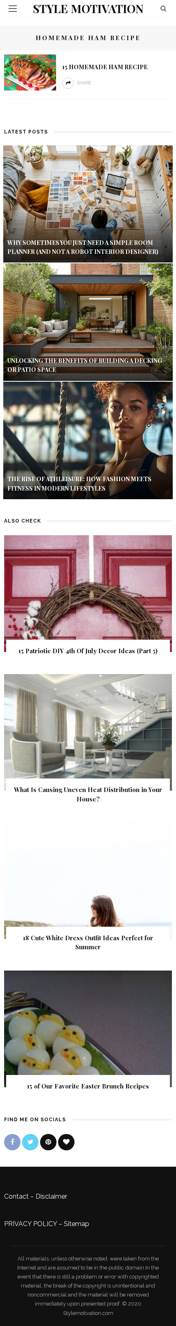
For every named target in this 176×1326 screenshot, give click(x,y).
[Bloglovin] (66, 1142)
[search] (163, 8)
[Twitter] (30, 1142)
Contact (16, 1196)
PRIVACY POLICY (30, 1224)
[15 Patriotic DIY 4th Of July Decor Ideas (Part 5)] (88, 593)
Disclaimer (51, 1196)
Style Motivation (88, 8)
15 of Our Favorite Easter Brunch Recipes (88, 1086)
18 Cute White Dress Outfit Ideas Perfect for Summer (88, 942)
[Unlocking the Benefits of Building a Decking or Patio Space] (88, 322)
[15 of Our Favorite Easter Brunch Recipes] (88, 1028)
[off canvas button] (13, 9)
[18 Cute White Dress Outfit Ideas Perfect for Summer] (88, 880)
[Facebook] (12, 1142)
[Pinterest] (48, 1142)
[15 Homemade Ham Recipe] (30, 72)
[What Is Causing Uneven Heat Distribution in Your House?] (88, 732)
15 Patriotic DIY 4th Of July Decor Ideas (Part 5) (88, 651)
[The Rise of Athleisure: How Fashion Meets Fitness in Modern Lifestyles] (88, 440)
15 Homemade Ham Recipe (105, 67)
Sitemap (76, 1224)
